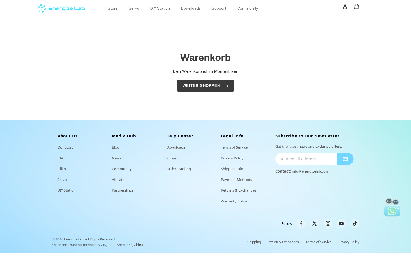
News (116, 158)
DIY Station (66, 190)
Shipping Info (232, 168)
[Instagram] (327, 223)
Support (173, 158)
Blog (115, 147)
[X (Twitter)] (314, 223)
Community (122, 168)
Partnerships (122, 190)
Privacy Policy (232, 158)
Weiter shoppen (201, 86)
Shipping (254, 242)
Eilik (60, 158)
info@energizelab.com (310, 171)
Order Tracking (178, 168)
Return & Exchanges (283, 242)
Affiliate (118, 179)
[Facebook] (301, 223)
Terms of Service (234, 147)
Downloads (175, 147)
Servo (62, 179)
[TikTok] (354, 223)
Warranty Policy (234, 201)
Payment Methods (236, 179)
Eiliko (61, 168)
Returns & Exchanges (238, 190)
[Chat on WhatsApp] (392, 207)
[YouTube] (341, 223)
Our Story (65, 147)
